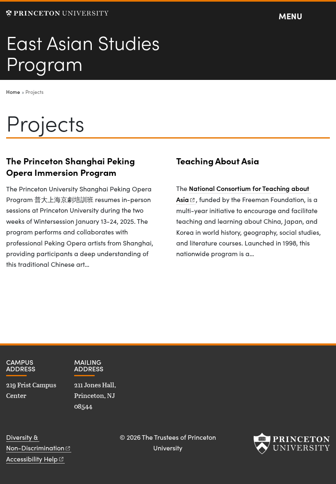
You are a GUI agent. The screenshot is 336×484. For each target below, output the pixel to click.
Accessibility (32, 458)
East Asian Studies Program (83, 52)
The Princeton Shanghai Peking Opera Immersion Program (70, 166)
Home (13, 92)
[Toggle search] (324, 16)
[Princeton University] (57, 13)
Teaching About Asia (217, 161)
